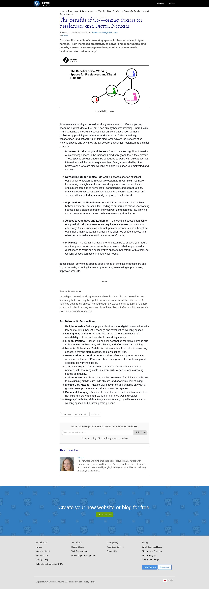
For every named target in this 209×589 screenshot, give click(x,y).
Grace (65, 36)
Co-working (66, 414)
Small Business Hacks (152, 547)
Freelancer (95, 414)
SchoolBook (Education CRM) (49, 564)
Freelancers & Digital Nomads (81, 11)
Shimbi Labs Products (152, 551)
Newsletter (165, 567)
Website (160, 3)
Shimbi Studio (77, 547)
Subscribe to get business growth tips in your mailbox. (104, 426)
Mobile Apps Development (83, 555)
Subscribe (140, 432)
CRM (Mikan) (42, 560)
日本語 (170, 580)
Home (62, 11)
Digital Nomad (80, 414)
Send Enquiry (150, 567)
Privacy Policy (88, 582)
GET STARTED (104, 515)
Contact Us (112, 551)
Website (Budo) (43, 551)
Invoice (172, 3)
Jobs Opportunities (115, 547)
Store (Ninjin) (42, 555)
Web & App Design (150, 560)
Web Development (79, 551)
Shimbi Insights (149, 555)
